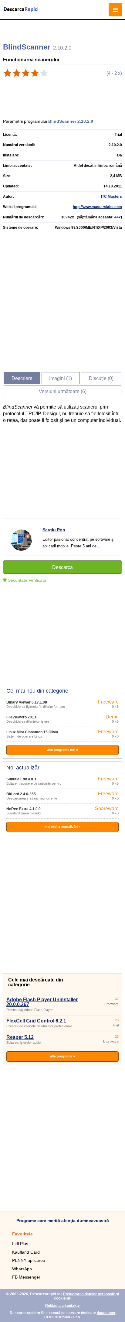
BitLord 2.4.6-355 (21, 794)
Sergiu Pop (53, 529)
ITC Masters (111, 196)
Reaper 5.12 (20, 1037)
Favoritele (22, 1233)
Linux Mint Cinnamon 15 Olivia (32, 732)
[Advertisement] (63, 28)
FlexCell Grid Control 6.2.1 (36, 1020)
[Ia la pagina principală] (21, 13)
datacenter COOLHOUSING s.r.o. (80, 1315)
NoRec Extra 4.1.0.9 (23, 809)
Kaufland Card (26, 1252)
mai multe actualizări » (62, 826)
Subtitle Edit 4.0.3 (21, 779)
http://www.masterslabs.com (97, 207)
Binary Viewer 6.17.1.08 (26, 702)
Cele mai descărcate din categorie (35, 982)
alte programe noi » (62, 750)
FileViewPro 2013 (21, 717)
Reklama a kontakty (62, 1305)
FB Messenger (26, 1277)
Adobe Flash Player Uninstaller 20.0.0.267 (42, 1002)
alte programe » (62, 1056)
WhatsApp (22, 1268)
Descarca (62, 567)
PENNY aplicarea (28, 1260)
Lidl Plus (20, 1243)
